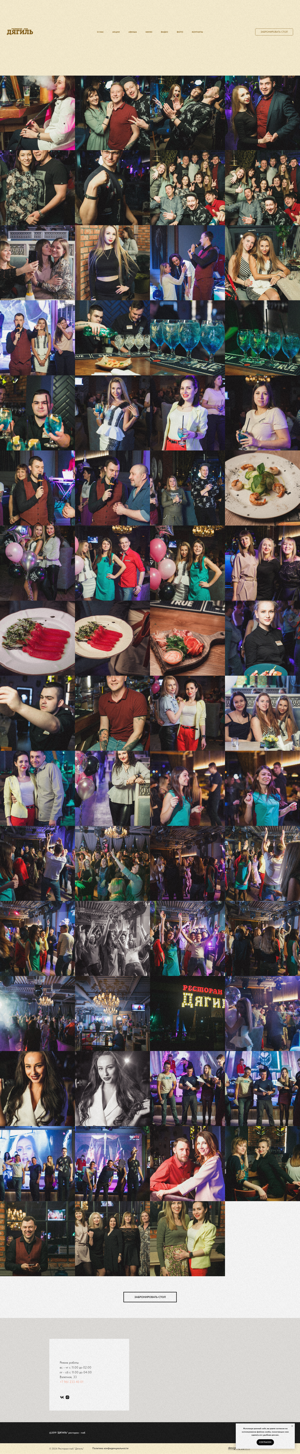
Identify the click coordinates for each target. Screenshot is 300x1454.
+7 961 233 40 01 (71, 1382)
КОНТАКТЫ (197, 32)
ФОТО (180, 32)
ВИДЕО (164, 32)
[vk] (62, 1397)
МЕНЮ (148, 32)
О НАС (100, 32)
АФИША (132, 32)
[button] (274, 31)
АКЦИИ (116, 32)
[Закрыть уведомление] (292, 1426)
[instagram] (67, 1397)
